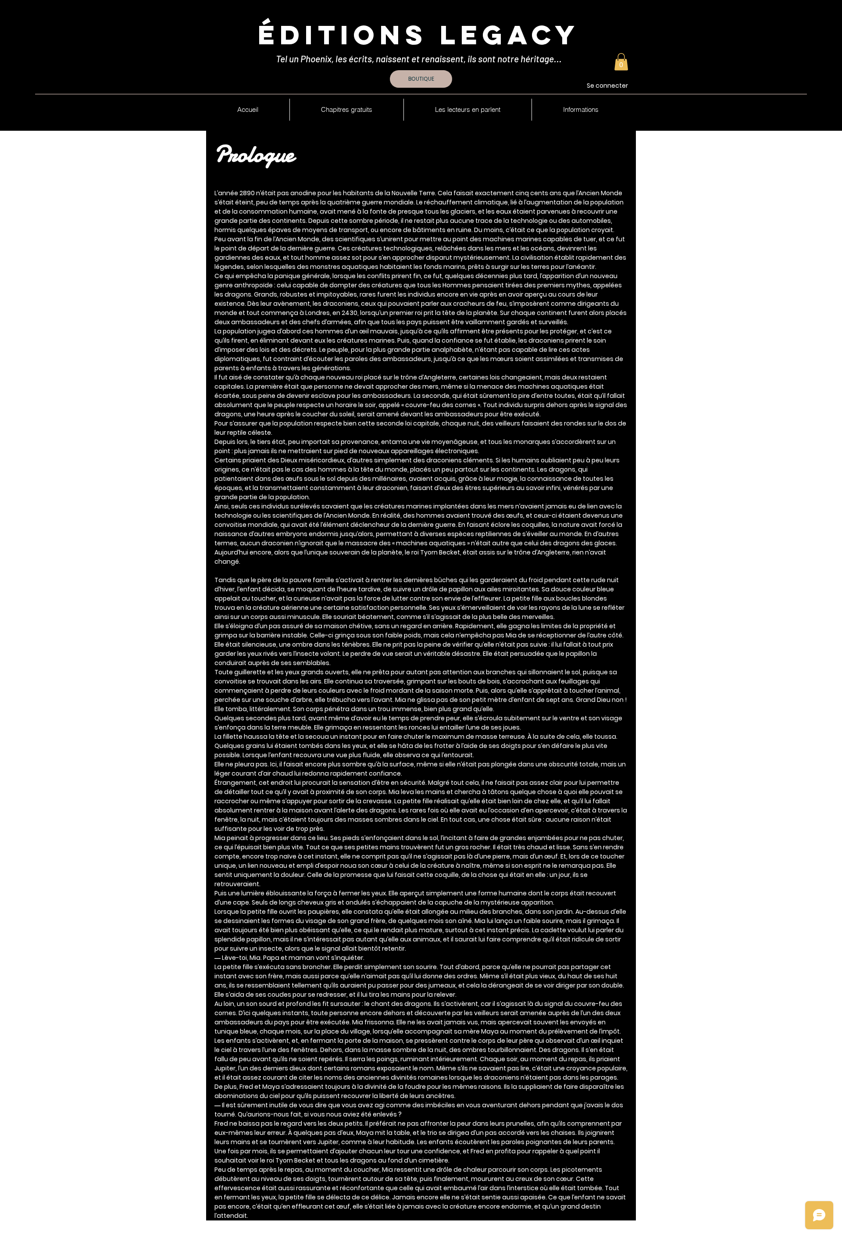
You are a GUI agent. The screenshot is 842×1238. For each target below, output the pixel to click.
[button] (621, 61)
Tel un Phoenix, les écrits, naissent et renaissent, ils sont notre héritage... (420, 58)
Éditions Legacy (419, 34)
